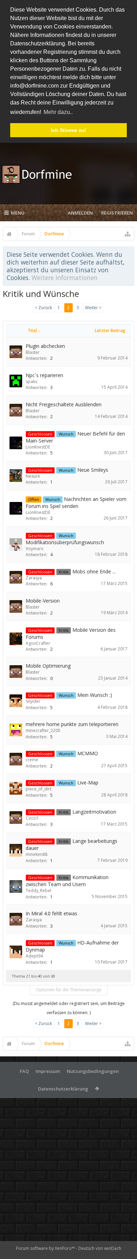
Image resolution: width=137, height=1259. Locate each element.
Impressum (47, 1071)
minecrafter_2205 (43, 730)
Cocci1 (32, 818)
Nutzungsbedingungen (93, 1071)
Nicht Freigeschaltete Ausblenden (64, 404)
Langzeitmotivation (94, 811)
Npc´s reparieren (44, 375)
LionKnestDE (38, 447)
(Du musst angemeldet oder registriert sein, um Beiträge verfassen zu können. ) (69, 1008)
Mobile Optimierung (48, 665)
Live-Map (87, 782)
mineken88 (36, 854)
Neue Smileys (92, 469)
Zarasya (34, 578)
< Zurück (43, 308)
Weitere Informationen (65, 277)
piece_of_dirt (38, 789)
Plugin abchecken (45, 346)
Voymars (34, 549)
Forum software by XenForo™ (46, 1248)
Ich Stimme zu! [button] (68, 130)
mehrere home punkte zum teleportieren (72, 724)
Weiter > (93, 308)
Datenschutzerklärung (63, 1089)
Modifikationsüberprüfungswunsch (65, 542)
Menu (18, 213)
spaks (31, 381)
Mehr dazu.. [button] (58, 112)
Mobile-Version (43, 600)
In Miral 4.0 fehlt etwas (51, 913)
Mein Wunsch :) (94, 695)
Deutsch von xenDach (99, 1248)
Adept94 (34, 956)
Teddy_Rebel (38, 891)
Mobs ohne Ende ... (94, 571)
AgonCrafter (38, 643)
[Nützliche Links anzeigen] (127, 234)
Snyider (33, 701)
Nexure (33, 476)
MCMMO (87, 753)
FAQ (24, 1071)
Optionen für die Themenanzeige (69, 990)
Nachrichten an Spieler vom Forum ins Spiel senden (76, 502)
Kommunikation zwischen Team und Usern (67, 881)
